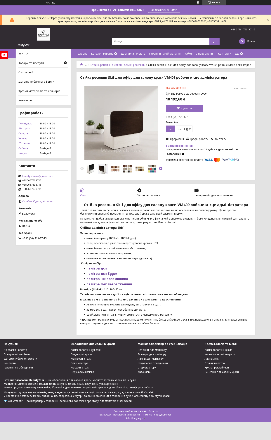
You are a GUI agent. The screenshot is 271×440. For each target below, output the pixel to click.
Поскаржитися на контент (127, 414)
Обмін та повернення (199, 53)
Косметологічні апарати (220, 354)
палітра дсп (96, 268)
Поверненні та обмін (17, 354)
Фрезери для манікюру (152, 354)
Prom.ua (153, 411)
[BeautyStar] (43, 33)
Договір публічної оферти (36, 81)
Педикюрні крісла (81, 354)
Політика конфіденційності (157, 414)
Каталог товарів (102, 53)
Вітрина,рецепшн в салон (106, 65)
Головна (82, 53)
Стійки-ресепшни (134, 65)
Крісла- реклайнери (217, 367)
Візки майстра (79, 363)
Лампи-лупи (212, 358)
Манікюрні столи (81, 358)
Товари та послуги (31, 63)
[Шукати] (214, 41)
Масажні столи (80, 367)
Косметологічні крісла (218, 350)
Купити (186, 108)
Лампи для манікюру (151, 358)
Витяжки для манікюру (152, 350)
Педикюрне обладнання (153, 363)
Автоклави (144, 372)
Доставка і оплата (133, 53)
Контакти (224, 53)
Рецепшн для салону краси (222, 372)
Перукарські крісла (82, 372)
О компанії (25, 72)
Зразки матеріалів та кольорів (39, 91)
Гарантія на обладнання (165, 53)
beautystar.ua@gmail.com (37, 176)
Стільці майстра (215, 363)
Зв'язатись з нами (164, 10)
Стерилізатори (147, 367)
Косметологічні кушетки (86, 350)
